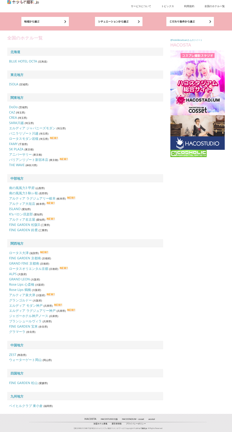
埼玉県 (20, 112)
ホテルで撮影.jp (141, 428)
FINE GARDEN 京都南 (25, 258)
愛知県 (26, 209)
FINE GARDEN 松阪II (24, 224)
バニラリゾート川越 (23, 133)
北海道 (15, 52)
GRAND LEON (19, 279)
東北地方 (17, 74)
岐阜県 (61, 198)
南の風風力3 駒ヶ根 (23, 193)
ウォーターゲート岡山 (25, 360)
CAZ (12, 112)
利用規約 (189, 6)
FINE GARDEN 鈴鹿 (23, 230)
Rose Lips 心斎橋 (21, 284)
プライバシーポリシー (136, 423)
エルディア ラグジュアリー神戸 (32, 310)
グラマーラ (17, 331)
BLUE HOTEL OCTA (23, 61)
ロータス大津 (19, 253)
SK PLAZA (16, 149)
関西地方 (17, 243)
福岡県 (48, 406)
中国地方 (17, 345)
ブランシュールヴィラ (25, 321)
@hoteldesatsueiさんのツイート (186, 40)
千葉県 (23, 144)
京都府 (46, 258)
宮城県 (24, 84)
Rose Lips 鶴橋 (20, 289)
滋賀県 (34, 253)
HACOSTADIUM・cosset (133, 419)
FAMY (13, 144)
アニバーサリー (20, 154)
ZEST (12, 354)
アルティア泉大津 (22, 295)
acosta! (151, 419)
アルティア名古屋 (22, 219)
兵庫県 (48, 305)
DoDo (13, 107)
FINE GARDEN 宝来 (23, 326)
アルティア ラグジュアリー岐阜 (32, 198)
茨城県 (23, 107)
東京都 (29, 149)
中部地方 (17, 178)
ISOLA (13, 84)
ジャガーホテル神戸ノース (28, 316)
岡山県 (47, 360)
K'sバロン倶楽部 (21, 214)
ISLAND (15, 209)
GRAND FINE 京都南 (24, 263)
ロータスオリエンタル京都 (28, 268)
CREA (13, 117)
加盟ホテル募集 (100, 423)
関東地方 (17, 97)
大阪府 (22, 274)
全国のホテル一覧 (214, 6)
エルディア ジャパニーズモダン (32, 128)
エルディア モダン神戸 (26, 305)
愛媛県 (43, 383)
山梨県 (40, 188)
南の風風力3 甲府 (22, 188)
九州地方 (17, 396)
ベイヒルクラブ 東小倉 (26, 405)
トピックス (167, 6)
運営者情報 (117, 423)
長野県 (43, 193)
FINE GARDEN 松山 (23, 383)
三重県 (45, 225)
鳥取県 (22, 355)
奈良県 (43, 326)
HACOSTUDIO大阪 (109, 419)
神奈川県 (31, 165)
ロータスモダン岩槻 (23, 138)
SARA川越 (16, 123)
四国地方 (17, 373)
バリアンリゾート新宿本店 (28, 159)
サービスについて (141, 6)
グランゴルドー (20, 300)
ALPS (13, 274)
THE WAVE (17, 165)
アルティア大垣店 (22, 203)
